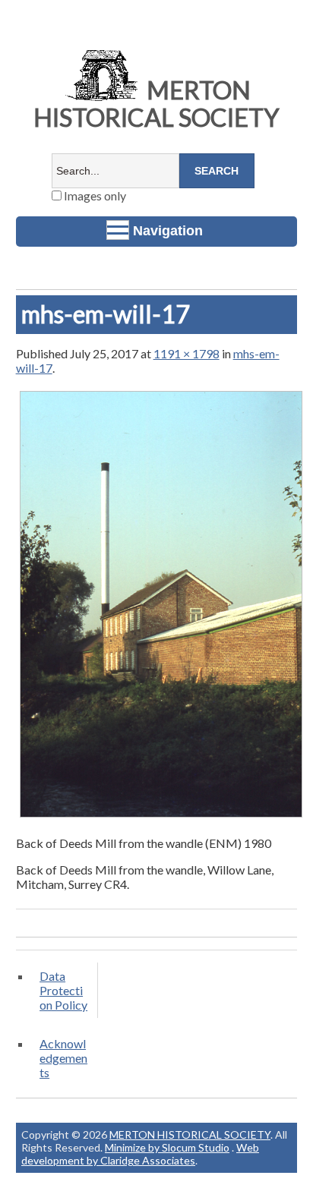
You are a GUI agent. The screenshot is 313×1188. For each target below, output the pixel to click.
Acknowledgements (63, 1057)
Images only (94, 195)
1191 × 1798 (186, 353)
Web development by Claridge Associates (140, 1154)
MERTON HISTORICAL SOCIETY (156, 103)
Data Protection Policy (63, 990)
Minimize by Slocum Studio (167, 1147)
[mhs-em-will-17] (161, 816)
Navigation (168, 230)
